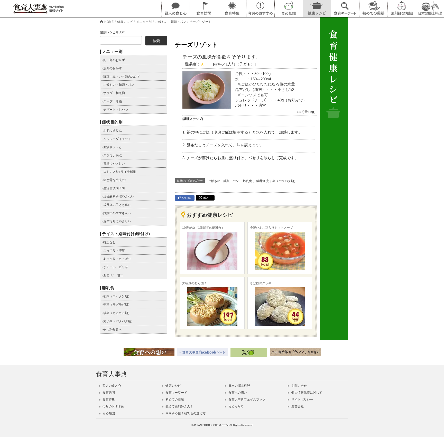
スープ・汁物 (112, 101)
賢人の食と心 (111, 385)
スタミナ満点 (112, 155)
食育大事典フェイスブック (246, 399)
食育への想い (237, 392)
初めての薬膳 (174, 399)
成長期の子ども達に (117, 205)
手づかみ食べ (112, 329)
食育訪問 (108, 392)
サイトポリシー (302, 399)
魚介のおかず (112, 68)
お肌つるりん (112, 130)
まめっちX (235, 406)
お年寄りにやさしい (117, 221)
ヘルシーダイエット (117, 139)
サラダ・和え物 (114, 93)
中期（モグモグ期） (117, 304)
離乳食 (247, 181)
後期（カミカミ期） (117, 313)
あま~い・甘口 (113, 275)
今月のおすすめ (113, 406)
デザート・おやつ (115, 109)
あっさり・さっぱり (117, 259)
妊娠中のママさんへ (117, 213)
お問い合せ (299, 385)
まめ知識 (108, 413)
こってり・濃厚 (114, 250)
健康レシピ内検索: (112, 32)
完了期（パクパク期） (118, 321)
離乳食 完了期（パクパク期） (276, 181)
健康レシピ (173, 385)
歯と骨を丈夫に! (114, 180)
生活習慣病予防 (114, 188)
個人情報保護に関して (306, 392)
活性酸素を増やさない (118, 196)
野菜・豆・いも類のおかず (121, 76)
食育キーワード (176, 392)
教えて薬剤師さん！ (179, 406)
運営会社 (297, 406)
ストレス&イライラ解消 (119, 172)
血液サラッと (112, 147)
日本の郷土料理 (239, 385)
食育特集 (108, 399)
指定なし (109, 242)
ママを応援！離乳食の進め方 (185, 413)
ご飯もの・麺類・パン (223, 181)
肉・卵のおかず (114, 60)
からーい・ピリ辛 (115, 267)
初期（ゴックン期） (117, 296)
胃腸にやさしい (114, 163)
